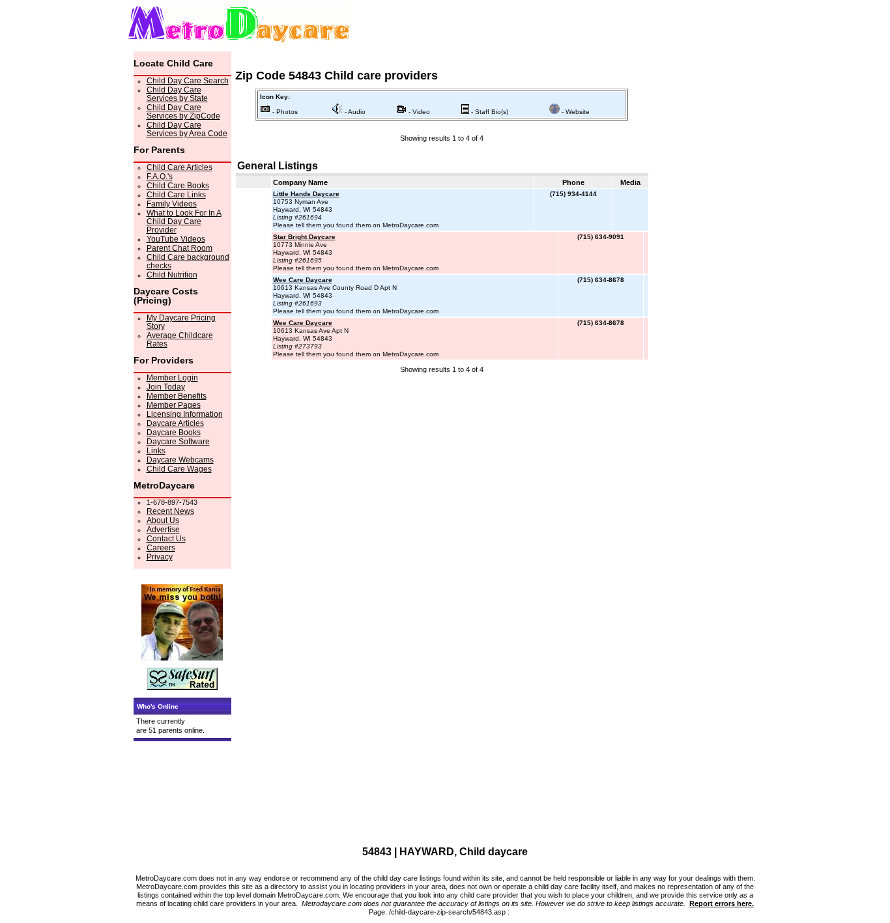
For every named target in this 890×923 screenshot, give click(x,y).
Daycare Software (178, 441)
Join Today (166, 386)
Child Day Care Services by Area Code (187, 129)
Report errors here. (721, 903)
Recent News (170, 511)
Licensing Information (185, 414)
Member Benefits (177, 396)
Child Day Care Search (188, 80)
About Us (163, 520)
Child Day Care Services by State (177, 94)
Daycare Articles (175, 423)
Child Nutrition (172, 274)
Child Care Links (176, 194)
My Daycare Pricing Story (181, 322)
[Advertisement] (441, 399)
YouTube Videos (176, 239)
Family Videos (172, 203)
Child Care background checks (188, 261)
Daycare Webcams (180, 459)
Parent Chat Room (179, 248)
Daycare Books (174, 432)
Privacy (160, 556)
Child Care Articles (179, 167)
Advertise (163, 529)
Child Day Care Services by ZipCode (183, 112)
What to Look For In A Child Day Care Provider (184, 221)
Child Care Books (178, 185)
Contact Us (166, 538)
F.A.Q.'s (160, 176)
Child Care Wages (179, 469)
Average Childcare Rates (180, 339)
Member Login (172, 377)
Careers (161, 547)
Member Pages (174, 405)
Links (156, 450)
